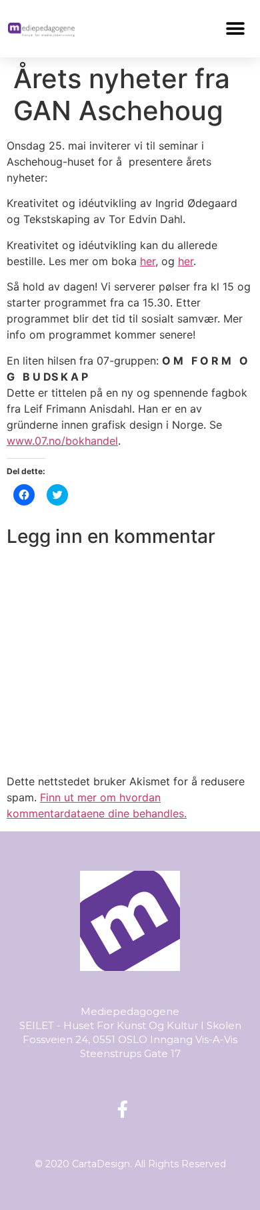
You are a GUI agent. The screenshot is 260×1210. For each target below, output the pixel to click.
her (147, 261)
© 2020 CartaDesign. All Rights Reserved (130, 1164)
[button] (236, 28)
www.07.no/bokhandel (62, 440)
